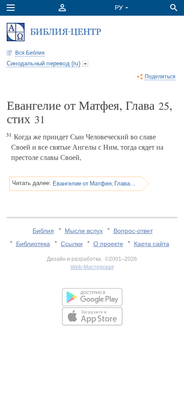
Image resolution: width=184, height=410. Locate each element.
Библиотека (33, 243)
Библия (43, 230)
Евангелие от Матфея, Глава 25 (94, 183)
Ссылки (72, 243)
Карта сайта (151, 243)
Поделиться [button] (160, 76)
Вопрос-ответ (133, 230)
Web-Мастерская (92, 267)
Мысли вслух (84, 230)
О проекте (108, 243)
